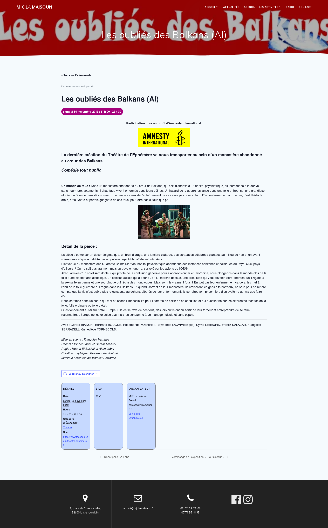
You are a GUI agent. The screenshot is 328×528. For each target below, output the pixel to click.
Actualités (231, 7)
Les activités (268, 7)
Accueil (210, 7)
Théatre (67, 427)
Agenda (249, 7)
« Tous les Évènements (76, 75)
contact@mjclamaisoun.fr (138, 508)
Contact (305, 7)
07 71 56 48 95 (190, 512)
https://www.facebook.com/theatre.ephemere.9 (75, 441)
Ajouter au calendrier (81, 373)
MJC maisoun (34, 7)
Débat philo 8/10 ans (116, 457)
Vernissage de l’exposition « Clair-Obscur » (198, 457)
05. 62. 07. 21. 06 (190, 508)
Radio (290, 7)
